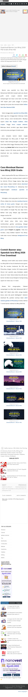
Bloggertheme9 (9, 687)
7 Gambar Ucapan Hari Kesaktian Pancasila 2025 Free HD (14, 640)
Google (20, 687)
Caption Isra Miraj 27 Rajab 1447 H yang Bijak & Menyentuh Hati (8, 488)
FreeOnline (3, 549)
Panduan (3, 529)
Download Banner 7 (11, 422)
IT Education (4, 543)
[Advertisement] (14, 27)
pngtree (18, 81)
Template (22, 454)
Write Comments (21, 495)
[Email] (11, 4)
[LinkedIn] (18, 4)
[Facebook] (13, 4)
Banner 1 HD (18, 321)
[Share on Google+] (19, 55)
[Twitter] (26, 4)
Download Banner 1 (11, 321)
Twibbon (3, 552)
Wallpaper (13, 456)
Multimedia (4, 454)
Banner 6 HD (18, 405)
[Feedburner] (24, 4)
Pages (3, 4)
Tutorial (3, 532)
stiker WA (8, 121)
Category (18, 603)
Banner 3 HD (18, 355)
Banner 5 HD (18, 388)
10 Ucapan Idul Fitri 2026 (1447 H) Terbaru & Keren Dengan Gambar (14, 620)
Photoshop (10, 454)
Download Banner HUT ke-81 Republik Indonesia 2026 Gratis (16, 470)
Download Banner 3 (11, 355)
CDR (14, 448)
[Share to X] (16, 55)
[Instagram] (16, 4)
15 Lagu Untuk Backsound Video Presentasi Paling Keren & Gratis (14, 647)
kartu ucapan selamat (19, 124)
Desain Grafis (12, 451)
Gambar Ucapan (11, 452)
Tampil (13, 66)
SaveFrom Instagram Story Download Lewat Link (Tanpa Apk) (14, 633)
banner (11, 448)
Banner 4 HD (18, 371)
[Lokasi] (9, 4)
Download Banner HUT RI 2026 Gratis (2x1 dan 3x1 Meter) (16, 476)
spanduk (16, 454)
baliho (6, 448)
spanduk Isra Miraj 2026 (20, 113)
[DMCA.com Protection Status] (4, 1)
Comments (12, 603)
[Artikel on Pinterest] (22, 4)
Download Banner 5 (11, 388)
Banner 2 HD (18, 338)
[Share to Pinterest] (25, 55)
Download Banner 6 (11, 405)
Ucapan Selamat (5, 456)
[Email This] (22, 55)
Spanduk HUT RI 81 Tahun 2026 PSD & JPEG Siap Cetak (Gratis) (16, 463)
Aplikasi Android (5, 535)
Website (3, 546)
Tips (2, 538)
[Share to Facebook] (13, 55)
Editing (18, 451)
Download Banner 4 (11, 371)
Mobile (2, 557)
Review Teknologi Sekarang (18, 686)
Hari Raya (19, 452)
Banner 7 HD (18, 422)
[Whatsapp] (20, 4)
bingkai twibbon (18, 121)
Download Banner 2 (11, 338)
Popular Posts (4, 603)
